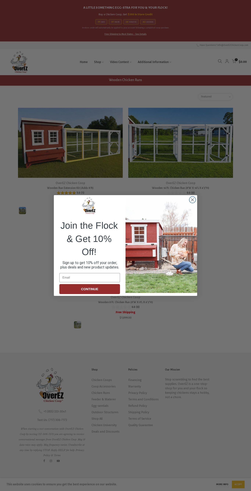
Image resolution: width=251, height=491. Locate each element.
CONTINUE (89, 289)
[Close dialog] (192, 200)
